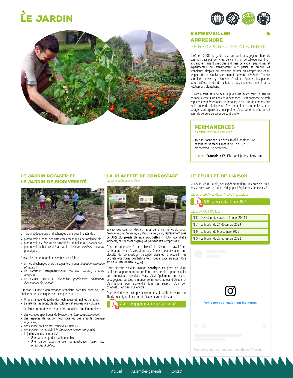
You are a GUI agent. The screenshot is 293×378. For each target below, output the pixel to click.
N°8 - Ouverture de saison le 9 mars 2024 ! (220, 217)
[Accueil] (23, 12)
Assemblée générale (146, 372)
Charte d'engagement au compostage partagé (148, 304)
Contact (176, 372)
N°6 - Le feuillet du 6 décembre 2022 (216, 231)
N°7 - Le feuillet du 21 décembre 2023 (217, 224)
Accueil (116, 372)
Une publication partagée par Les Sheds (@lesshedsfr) (231, 349)
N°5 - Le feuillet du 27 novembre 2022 (217, 238)
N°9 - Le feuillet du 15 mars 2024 (225, 201)
